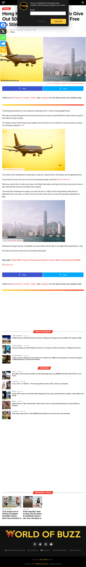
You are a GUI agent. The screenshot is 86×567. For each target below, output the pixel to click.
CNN (22, 125)
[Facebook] (3, 25)
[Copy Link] (3, 50)
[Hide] (1, 55)
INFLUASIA (43, 559)
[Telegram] (3, 43)
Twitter (33, 98)
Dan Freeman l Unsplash (76, 83)
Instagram (45, 98)
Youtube (26, 98)
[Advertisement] (43, 314)
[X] (3, 31)
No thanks (41, 21)
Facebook (17, 98)
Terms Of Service (59, 550)
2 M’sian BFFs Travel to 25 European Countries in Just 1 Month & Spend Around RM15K (46, 260)
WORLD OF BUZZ (42, 564)
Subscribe (58, 21)
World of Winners (63, 179)
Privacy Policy (75, 550)
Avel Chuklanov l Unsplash (59, 83)
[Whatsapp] (3, 37)
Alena (13, 32)
